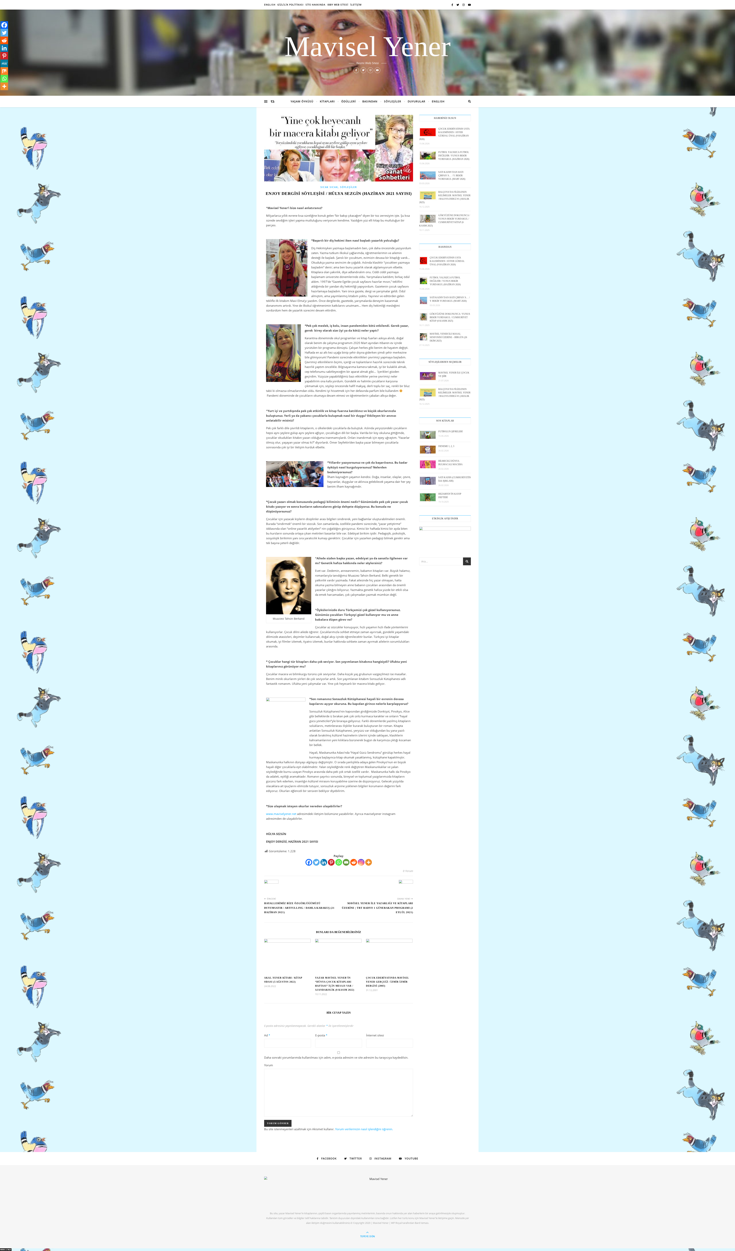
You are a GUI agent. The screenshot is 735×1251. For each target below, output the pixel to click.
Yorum (268, 1065)
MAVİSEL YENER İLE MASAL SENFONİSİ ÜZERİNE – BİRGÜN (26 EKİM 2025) (448, 337)
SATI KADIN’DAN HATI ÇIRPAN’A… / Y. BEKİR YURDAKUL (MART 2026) (451, 175)
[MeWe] (4, 63)
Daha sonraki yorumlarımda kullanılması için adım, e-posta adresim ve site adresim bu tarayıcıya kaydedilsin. (336, 1057)
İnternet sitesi (375, 1035)
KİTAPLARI (327, 101)
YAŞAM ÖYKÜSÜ (302, 101)
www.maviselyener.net (281, 814)
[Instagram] (361, 862)
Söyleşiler (348, 187)
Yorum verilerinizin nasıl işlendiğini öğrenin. (364, 1129)
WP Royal (396, 1223)
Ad (267, 1035)
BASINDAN (369, 101)
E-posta (321, 1035)
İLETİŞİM (356, 4)
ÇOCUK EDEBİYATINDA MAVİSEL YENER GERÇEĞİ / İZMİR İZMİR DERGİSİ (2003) (387, 981)
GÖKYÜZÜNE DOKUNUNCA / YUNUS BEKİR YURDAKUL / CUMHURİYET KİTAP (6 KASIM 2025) (450, 317)
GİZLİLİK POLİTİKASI (290, 4)
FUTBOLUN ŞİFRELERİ (450, 431)
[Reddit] (353, 862)
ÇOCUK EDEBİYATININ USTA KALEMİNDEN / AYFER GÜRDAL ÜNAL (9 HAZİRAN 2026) (447, 261)
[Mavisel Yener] (377, 1191)
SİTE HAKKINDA (315, 4)
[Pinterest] (331, 862)
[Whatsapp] (338, 862)
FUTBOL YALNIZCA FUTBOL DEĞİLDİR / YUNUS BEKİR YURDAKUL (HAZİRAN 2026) (453, 155)
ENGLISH (269, 4)
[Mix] (4, 71)
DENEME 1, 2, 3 (446, 446)
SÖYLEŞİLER (392, 101)
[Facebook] (308, 862)
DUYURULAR (416, 101)
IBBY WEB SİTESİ (337, 4)
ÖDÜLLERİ (348, 101)
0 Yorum (408, 871)
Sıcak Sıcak (329, 187)
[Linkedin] (323, 862)
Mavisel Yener (367, 46)
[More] (368, 862)
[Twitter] (316, 862)
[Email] (346, 862)
